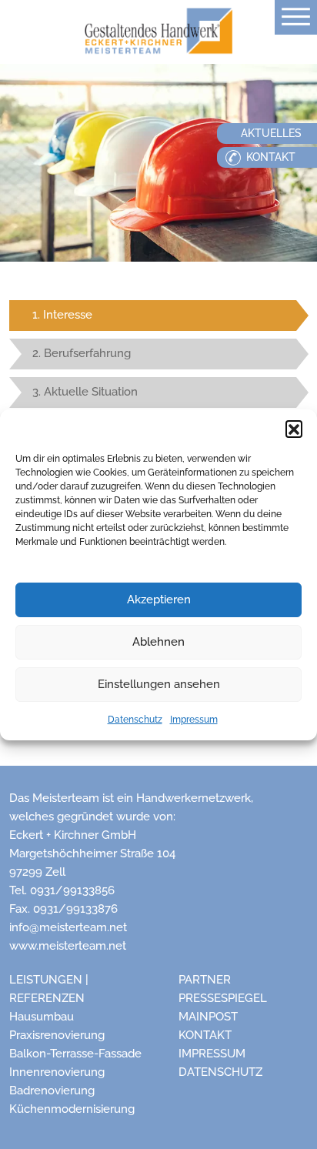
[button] (294, 428)
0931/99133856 (72, 890)
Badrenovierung (52, 1090)
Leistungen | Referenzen (48, 989)
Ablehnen (158, 642)
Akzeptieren (159, 599)
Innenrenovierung (57, 1072)
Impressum (194, 719)
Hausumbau (41, 1017)
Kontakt (205, 1035)
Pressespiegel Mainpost (223, 1007)
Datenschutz (135, 719)
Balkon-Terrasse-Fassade (75, 1053)
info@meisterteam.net (68, 927)
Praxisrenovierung (57, 1035)
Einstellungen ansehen (159, 684)
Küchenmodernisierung (72, 1109)
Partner (205, 980)
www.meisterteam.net (67, 946)
